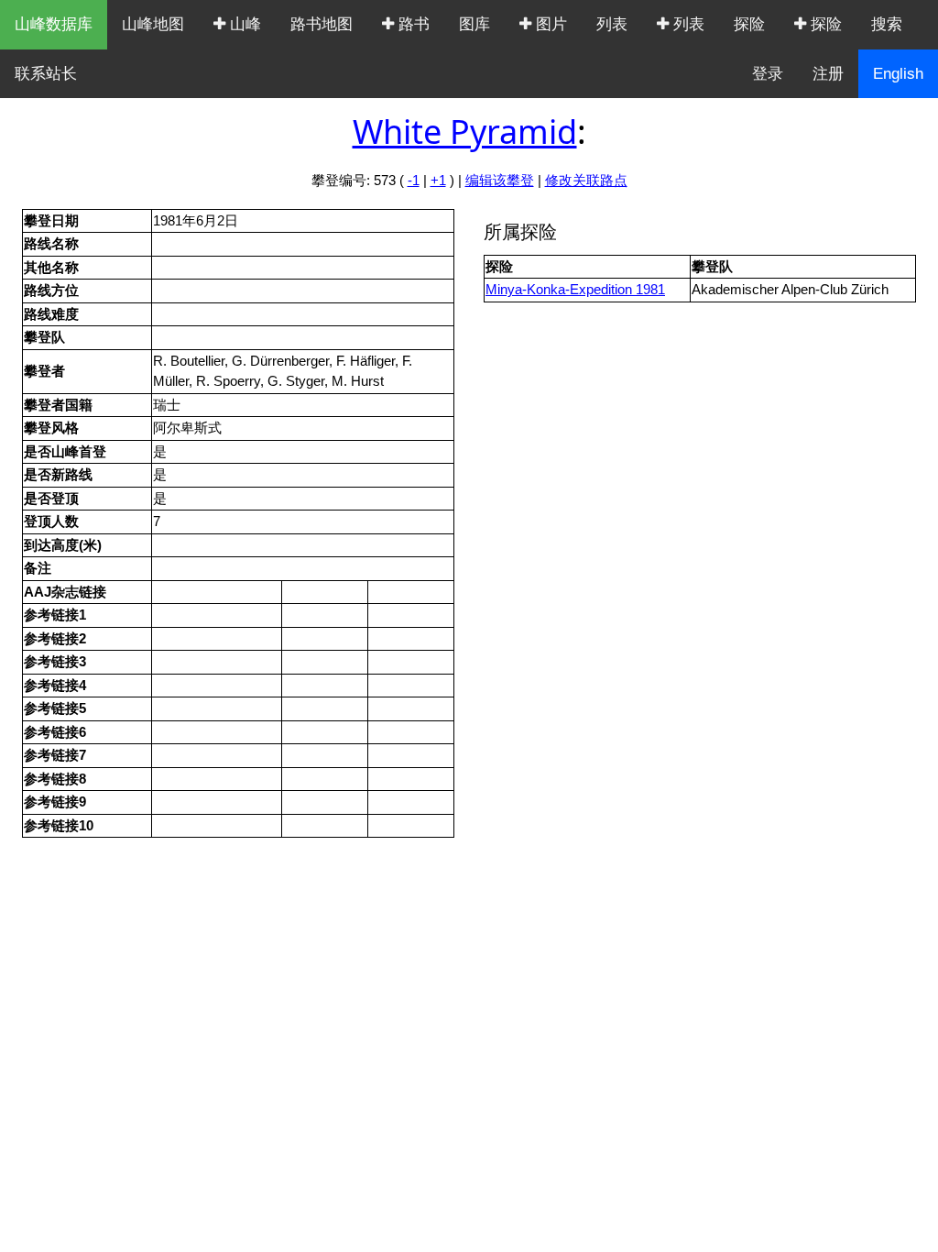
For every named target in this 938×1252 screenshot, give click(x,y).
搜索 (886, 24)
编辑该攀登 (499, 180)
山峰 (243, 24)
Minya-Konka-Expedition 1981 (575, 289)
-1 (414, 180)
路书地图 (321, 24)
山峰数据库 (54, 24)
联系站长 (46, 73)
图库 (474, 24)
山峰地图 (153, 24)
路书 (412, 24)
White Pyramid (465, 131)
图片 (549, 24)
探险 (749, 24)
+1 (438, 180)
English (898, 73)
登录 (767, 73)
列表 (611, 24)
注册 (828, 73)
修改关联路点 (586, 180)
